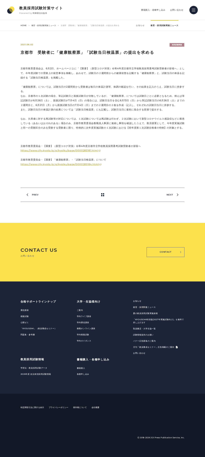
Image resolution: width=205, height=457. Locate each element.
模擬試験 (25, 316)
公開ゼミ (25, 322)
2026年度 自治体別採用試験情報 (36, 374)
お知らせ (140, 25)
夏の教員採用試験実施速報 (145, 313)
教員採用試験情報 (32, 359)
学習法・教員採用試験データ (34, 368)
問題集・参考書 (28, 334)
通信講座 (25, 310)
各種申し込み (83, 374)
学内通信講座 (83, 322)
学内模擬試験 (83, 334)
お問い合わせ (176, 10)
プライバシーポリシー (58, 407)
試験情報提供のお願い (143, 335)
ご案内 (80, 310)
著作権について (80, 407)
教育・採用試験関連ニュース (44, 25)
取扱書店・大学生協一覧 (144, 328)
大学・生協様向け (89, 301)
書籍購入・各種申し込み (153, 10)
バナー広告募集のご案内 (144, 341)
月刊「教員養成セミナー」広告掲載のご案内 (154, 347)
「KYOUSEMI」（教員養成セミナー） (39, 328)
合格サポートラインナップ (38, 301)
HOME (24, 25)
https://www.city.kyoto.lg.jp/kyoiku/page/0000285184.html (60, 164)
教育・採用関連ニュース (144, 307)
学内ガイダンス (84, 341)
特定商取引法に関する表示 (32, 407)
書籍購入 (81, 368)
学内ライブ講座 (84, 316)
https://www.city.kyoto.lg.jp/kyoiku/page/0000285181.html (59, 150)
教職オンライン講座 (86, 328)
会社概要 (95, 407)
